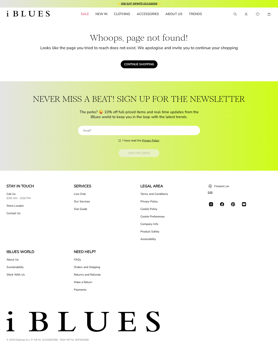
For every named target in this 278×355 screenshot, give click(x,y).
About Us (13, 260)
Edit (210, 192)
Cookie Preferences (152, 216)
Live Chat (80, 194)
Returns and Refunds (87, 275)
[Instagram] (211, 204)
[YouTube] (244, 204)
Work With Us (16, 275)
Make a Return (83, 282)
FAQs (77, 260)
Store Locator (15, 206)
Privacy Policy (150, 140)
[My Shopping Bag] (269, 14)
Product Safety (149, 231)
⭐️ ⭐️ (139, 3)
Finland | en (221, 186)
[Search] (234, 14)
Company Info (149, 224)
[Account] (246, 14)
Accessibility (148, 239)
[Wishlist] (257, 14)
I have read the (141, 140)
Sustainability (15, 267)
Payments (80, 290)
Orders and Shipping (87, 267)
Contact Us (14, 213)
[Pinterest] (233, 204)
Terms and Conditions (154, 194)
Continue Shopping (139, 64)
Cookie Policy (148, 209)
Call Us (11, 194)
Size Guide (80, 209)
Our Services (82, 201)
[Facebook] (222, 204)
